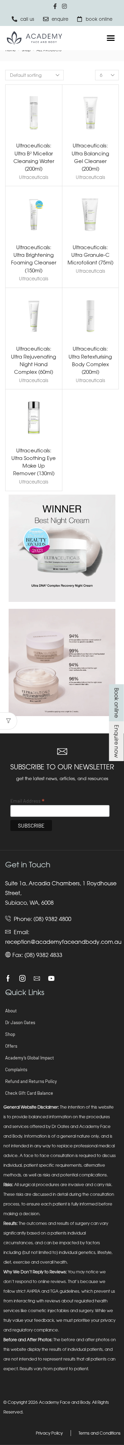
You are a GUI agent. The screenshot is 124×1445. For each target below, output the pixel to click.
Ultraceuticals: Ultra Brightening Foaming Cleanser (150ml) (33, 258)
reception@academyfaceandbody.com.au (63, 941)
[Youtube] (51, 978)
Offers (11, 1046)
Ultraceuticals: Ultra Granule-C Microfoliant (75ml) (90, 254)
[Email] (37, 978)
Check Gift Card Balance (29, 1093)
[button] (110, 38)
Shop (10, 1034)
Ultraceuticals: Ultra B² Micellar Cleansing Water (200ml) (33, 157)
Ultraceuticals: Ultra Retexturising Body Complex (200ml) (90, 360)
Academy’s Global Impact (29, 1057)
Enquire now (116, 741)
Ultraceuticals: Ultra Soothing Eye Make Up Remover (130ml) (33, 462)
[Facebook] (8, 978)
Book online (116, 703)
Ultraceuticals (33, 177)
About (11, 1010)
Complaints (16, 1069)
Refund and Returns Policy (31, 1081)
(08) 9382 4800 (52, 918)
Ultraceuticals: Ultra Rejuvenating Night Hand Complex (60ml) (33, 360)
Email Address (27, 800)
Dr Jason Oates (20, 1022)
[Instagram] (22, 978)
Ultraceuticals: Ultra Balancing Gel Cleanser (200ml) (90, 157)
